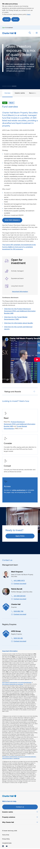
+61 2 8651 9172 (19, 580)
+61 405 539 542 (19, 596)
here (28, 14)
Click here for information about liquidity (18, 323)
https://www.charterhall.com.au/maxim (12, 684)
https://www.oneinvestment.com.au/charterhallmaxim (16, 682)
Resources (32, 93)
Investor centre (20, 93)
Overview (7, 93)
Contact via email (20, 583)
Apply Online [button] (20, 536)
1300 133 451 (18, 638)
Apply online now (12, 498)
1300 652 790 (18, 611)
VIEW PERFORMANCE (12, 220)
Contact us (20, 807)
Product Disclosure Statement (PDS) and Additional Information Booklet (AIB (19, 424)
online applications (18, 490)
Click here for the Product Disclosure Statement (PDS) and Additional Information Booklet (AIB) (20, 311)
